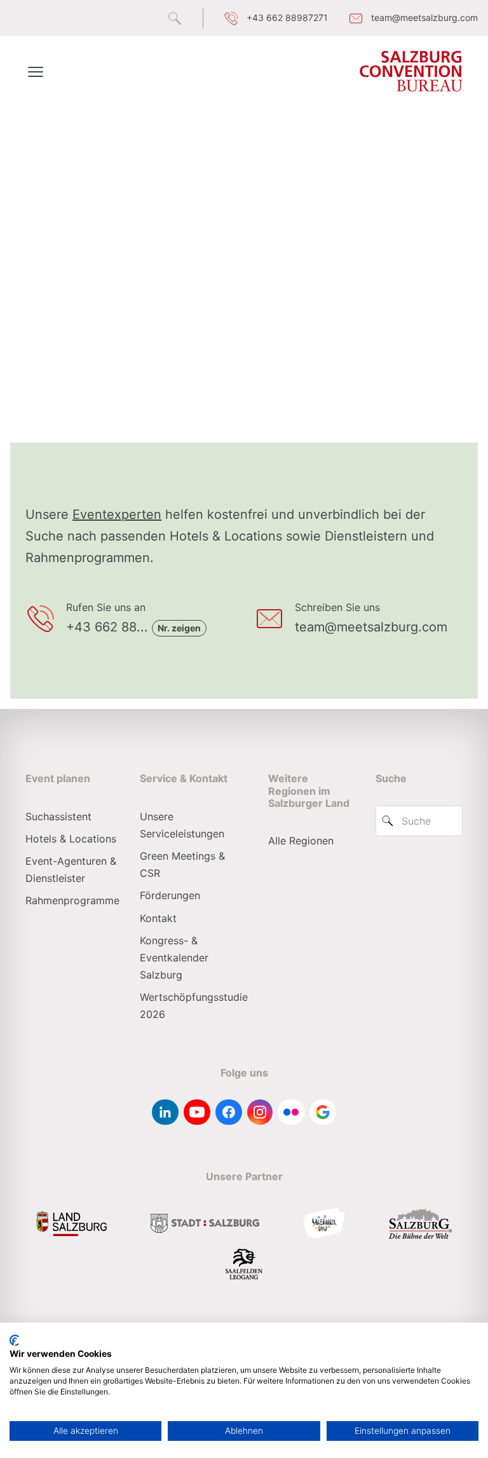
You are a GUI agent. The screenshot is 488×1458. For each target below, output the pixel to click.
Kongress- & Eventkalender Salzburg (174, 957)
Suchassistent (58, 816)
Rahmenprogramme (72, 900)
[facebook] (228, 1112)
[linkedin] (165, 1112)
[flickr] (291, 1112)
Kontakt (158, 918)
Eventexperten (116, 514)
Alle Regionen (301, 840)
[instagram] (260, 1112)
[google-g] (322, 1112)
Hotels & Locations (70, 838)
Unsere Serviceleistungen (182, 825)
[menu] (35, 71)
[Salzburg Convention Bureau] (411, 71)
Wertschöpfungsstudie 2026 (194, 1006)
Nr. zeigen (179, 627)
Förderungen (170, 895)
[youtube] (197, 1112)
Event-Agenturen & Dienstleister (70, 869)
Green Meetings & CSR (182, 864)
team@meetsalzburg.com (371, 627)
